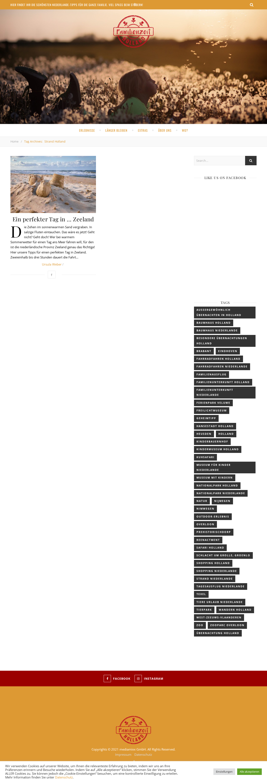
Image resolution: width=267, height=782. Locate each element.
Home (14, 141)
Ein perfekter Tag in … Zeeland (53, 219)
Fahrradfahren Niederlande (222, 366)
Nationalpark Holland (217, 485)
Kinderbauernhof (212, 441)
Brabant (203, 351)
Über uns (164, 130)
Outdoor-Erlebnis (212, 516)
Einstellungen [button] (224, 771)
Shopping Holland (213, 563)
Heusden (204, 434)
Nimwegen (205, 508)
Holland (226, 434)
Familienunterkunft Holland (223, 382)
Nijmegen (222, 501)
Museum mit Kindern (214, 477)
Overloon (205, 524)
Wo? (185, 130)
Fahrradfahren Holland (218, 359)
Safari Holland (210, 547)
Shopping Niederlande (216, 571)
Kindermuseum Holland (217, 449)
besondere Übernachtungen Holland (221, 340)
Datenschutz (19, 699)
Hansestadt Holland (215, 426)
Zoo (199, 625)
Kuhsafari (205, 457)
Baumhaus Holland (213, 323)
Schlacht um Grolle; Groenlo (223, 555)
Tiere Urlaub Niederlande (219, 602)
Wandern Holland (235, 610)
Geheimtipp (206, 418)
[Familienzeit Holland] (133, 31)
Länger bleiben (116, 130)
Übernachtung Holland (217, 633)
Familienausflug (211, 374)
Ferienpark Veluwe (213, 403)
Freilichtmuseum (211, 410)
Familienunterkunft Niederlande (214, 392)
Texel (201, 594)
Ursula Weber (52, 264)
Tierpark (204, 610)
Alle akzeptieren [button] (249, 771)
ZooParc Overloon (227, 625)
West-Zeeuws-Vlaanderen (219, 617)
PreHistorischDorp (213, 532)
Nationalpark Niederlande (220, 493)
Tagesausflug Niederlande (220, 586)
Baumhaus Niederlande (217, 330)
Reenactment (208, 540)
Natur (201, 501)
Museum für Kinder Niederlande (213, 467)
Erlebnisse (87, 130)
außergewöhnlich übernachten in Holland (218, 312)
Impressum (18, 704)
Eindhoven (227, 351)
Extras (143, 130)
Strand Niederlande (214, 578)
